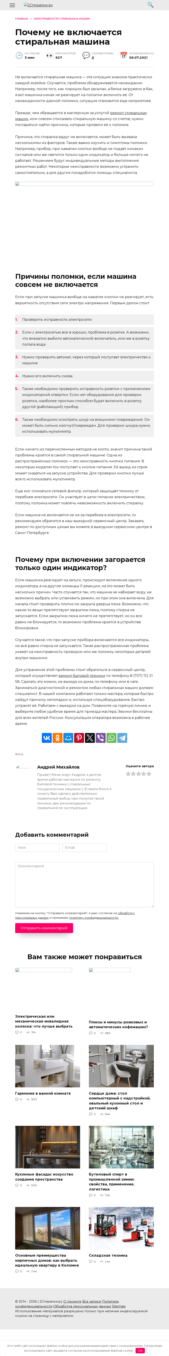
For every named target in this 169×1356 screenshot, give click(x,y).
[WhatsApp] (111, 738)
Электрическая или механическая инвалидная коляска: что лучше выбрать (44, 1021)
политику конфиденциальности (93, 917)
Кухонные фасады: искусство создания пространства (44, 1176)
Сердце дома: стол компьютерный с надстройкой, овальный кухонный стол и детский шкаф (120, 1100)
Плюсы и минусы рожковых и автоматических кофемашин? (118, 1024)
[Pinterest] (79, 738)
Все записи (91, 1301)
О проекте (72, 1301)
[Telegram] (122, 738)
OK (140, 1350)
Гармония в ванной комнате (43, 1093)
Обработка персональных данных (82, 1306)
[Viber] (101, 738)
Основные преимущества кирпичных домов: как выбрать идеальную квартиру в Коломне (47, 1260)
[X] (90, 738)
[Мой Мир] (68, 738)
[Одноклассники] (57, 738)
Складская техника (108, 1255)
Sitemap (119, 1306)
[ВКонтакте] (47, 738)
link (20, 754)
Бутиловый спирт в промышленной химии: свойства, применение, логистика (111, 1181)
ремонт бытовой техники (82, 676)
